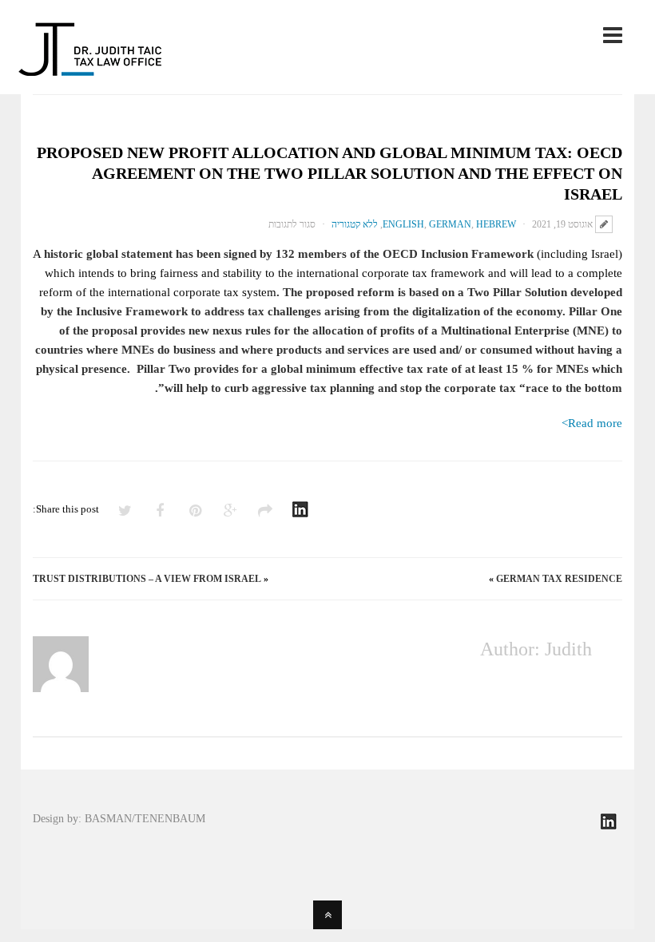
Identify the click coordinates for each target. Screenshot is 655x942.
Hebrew (496, 224)
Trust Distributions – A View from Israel (147, 578)
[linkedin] (608, 827)
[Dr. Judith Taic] (90, 66)
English (403, 224)
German (450, 224)
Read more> (592, 423)
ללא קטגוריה (354, 224)
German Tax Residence (559, 578)
